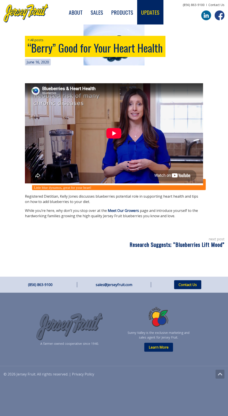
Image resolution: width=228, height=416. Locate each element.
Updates (150, 12)
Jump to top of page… (220, 374)
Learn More (159, 347)
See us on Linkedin (206, 15)
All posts (35, 40)
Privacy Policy (83, 374)
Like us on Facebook (219, 15)
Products (122, 12)
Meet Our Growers (124, 210)
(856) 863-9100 (194, 5)
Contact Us (216, 5)
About (76, 12)
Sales (97, 12)
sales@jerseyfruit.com (114, 284)
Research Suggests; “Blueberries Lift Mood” (177, 244)
